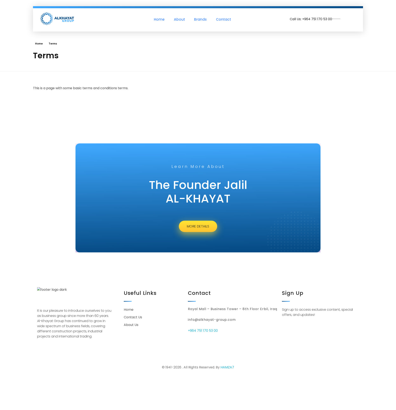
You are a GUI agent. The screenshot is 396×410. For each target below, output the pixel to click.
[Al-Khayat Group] (57, 18)
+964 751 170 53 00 (203, 330)
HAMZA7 (227, 367)
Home (39, 43)
